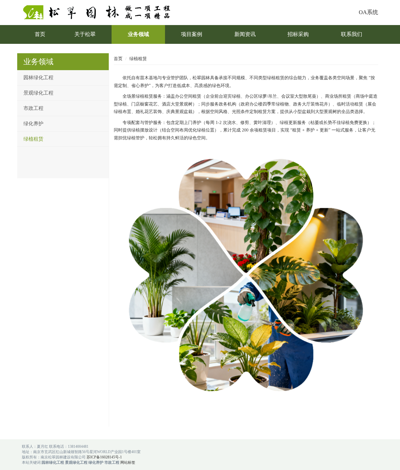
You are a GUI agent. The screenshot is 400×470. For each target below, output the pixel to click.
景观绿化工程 (38, 93)
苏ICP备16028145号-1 (104, 457)
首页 (40, 34)
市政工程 (33, 108)
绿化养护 (33, 123)
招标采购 (298, 34)
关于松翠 (85, 34)
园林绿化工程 (38, 77)
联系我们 (351, 34)
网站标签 (127, 462)
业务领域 (138, 34)
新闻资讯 (245, 34)
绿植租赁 (33, 139)
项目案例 (191, 34)
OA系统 (368, 12)
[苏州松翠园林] (100, 12)
